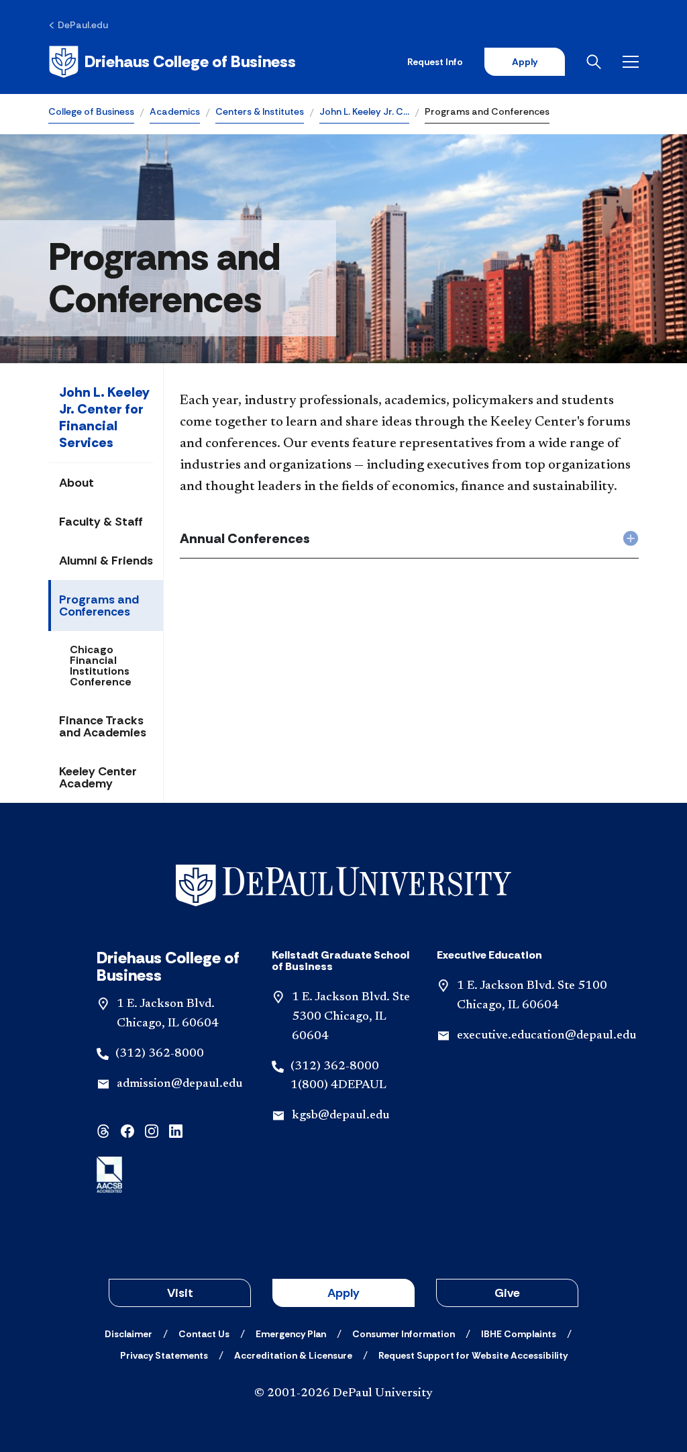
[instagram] (151, 1129)
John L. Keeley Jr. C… (364, 111)
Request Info (435, 62)
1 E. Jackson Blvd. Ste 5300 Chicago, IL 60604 (351, 1017)
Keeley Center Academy (98, 777)
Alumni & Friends (106, 560)
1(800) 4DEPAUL (338, 1085)
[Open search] (593, 61)
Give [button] (507, 1293)
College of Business (91, 111)
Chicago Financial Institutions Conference (100, 665)
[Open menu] (631, 62)
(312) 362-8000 (159, 1054)
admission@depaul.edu (179, 1084)
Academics (175, 111)
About (76, 483)
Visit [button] (180, 1293)
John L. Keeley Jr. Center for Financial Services (104, 417)
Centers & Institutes (259, 111)
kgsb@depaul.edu (340, 1116)
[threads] (103, 1129)
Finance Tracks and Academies (102, 726)
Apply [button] (343, 1293)
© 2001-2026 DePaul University (343, 1394)
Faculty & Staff (101, 522)
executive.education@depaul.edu (546, 1036)
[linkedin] (175, 1129)
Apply (524, 62)
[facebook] (127, 1129)
